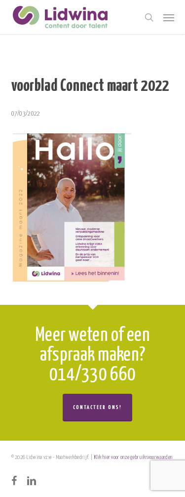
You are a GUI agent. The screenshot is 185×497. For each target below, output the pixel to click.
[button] (168, 17)
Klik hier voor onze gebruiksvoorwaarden (133, 457)
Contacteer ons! (97, 407)
